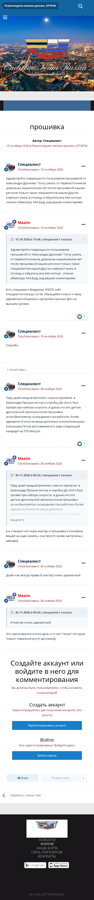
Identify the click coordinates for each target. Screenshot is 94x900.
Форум (47, 844)
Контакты (47, 856)
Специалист (52, 141)
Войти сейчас (47, 755)
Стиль (32, 886)
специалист (51, 239)
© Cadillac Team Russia (47, 894)
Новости (47, 839)
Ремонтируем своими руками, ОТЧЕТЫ (60, 146)
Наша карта (47, 848)
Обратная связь (54, 886)
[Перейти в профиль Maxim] (10, 225)
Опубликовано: (40, 169)
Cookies (74, 886)
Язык (18, 886)
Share (24, 778)
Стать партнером (47, 852)
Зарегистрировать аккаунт (47, 725)
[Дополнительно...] (83, 166)
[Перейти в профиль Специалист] (10, 166)
